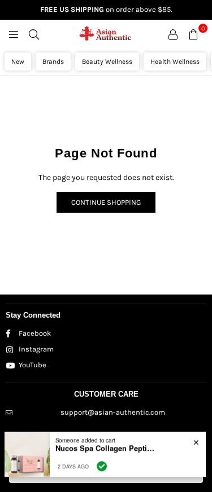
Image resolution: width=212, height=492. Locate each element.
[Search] (34, 33)
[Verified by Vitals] (102, 464)
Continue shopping (106, 202)
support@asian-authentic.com (112, 412)
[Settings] (173, 33)
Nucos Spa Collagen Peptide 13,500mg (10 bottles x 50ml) (106, 445)
